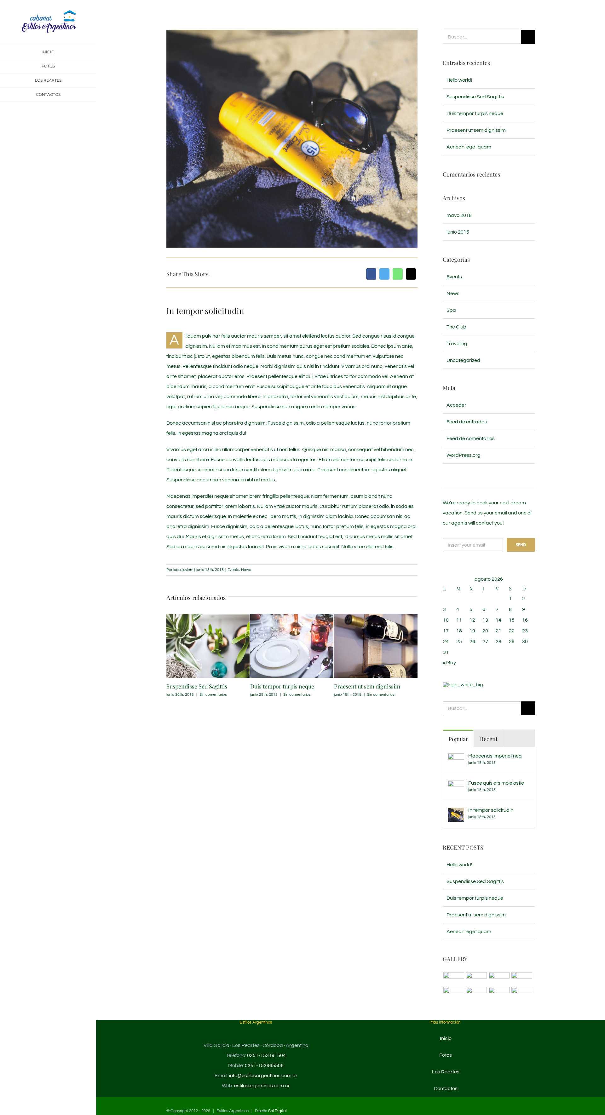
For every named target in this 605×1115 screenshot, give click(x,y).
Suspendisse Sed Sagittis (196, 686)
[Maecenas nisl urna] (499, 993)
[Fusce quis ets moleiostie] (456, 785)
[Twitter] (384, 274)
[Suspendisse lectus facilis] (522, 978)
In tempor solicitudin (490, 810)
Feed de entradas (467, 421)
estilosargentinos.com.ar (262, 1085)
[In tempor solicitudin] (456, 812)
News (246, 570)
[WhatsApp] (397, 274)
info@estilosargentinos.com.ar (263, 1075)
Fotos (445, 1055)
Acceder (456, 405)
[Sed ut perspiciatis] (476, 978)
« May (449, 662)
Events (233, 570)
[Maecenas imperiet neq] (456, 758)
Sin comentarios (213, 695)
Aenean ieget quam (469, 146)
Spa (451, 310)
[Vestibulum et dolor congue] (476, 993)
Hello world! (459, 80)
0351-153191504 (266, 1055)
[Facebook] (371, 274)
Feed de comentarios (471, 438)
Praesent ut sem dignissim (367, 686)
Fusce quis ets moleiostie (496, 783)
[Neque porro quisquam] (453, 978)
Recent (489, 739)
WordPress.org (464, 455)
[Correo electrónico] (411, 274)
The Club (456, 326)
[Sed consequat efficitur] (522, 993)
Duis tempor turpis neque (282, 686)
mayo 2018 (459, 215)
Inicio (446, 1038)
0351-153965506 (264, 1065)
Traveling (457, 343)
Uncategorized (463, 360)
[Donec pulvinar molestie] (453, 993)
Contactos (446, 1088)
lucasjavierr (183, 570)
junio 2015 (458, 232)
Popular (458, 739)
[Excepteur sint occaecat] (499, 978)
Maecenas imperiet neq (495, 755)
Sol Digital (277, 1111)
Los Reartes (445, 1071)
